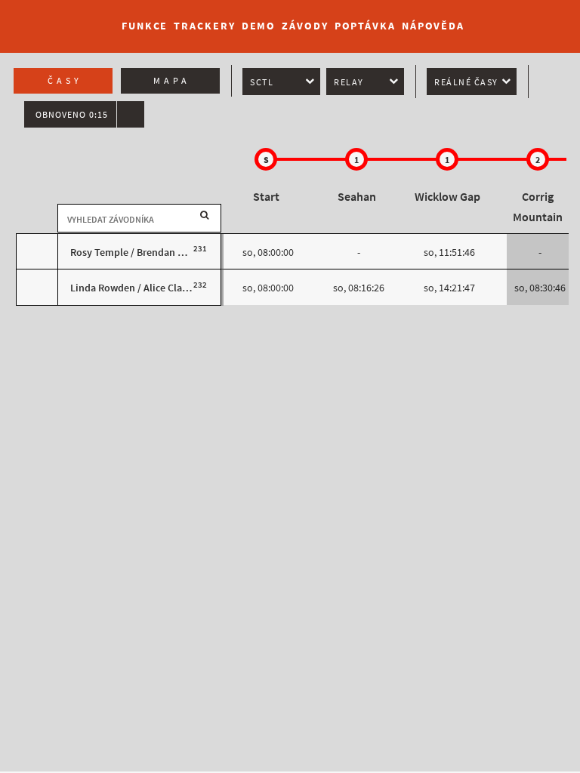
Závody (305, 26)
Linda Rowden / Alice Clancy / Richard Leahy (170, 288)
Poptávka (365, 26)
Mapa (171, 81)
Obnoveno (71, 115)
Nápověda (433, 26)
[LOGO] (53, 19)
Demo (259, 26)
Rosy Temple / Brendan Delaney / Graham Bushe (179, 252)
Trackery (204, 26)
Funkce (145, 26)
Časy (65, 81)
